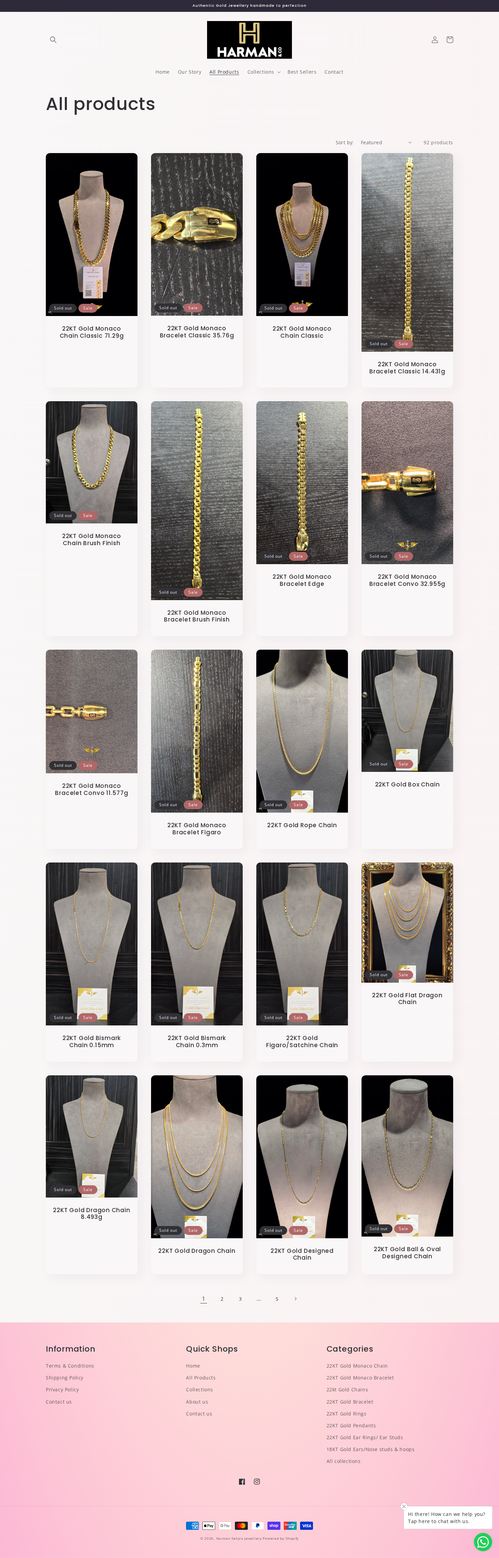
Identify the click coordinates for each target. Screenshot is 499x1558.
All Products (201, 1377)
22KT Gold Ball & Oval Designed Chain (407, 1253)
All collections (344, 1461)
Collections (199, 1389)
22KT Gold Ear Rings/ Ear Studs (365, 1437)
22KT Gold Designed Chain (302, 1254)
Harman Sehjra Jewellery (239, 1538)
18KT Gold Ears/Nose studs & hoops (371, 1449)
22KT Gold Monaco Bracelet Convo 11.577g (91, 789)
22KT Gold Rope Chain (302, 825)
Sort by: (345, 142)
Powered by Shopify (281, 1538)
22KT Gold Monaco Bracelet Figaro (196, 829)
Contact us (59, 1401)
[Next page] (295, 1298)
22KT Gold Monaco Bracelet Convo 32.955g (407, 580)
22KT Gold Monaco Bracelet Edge (302, 580)
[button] (53, 39)
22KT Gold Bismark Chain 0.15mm (91, 1042)
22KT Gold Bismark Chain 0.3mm (197, 1042)
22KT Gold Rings (347, 1413)
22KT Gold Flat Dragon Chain (407, 999)
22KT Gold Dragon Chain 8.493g (91, 1214)
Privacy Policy (62, 1389)
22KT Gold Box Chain (407, 784)
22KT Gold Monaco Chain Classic (302, 332)
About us (197, 1401)
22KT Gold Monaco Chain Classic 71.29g (92, 332)
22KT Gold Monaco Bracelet (360, 1377)
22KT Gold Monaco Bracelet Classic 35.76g (197, 332)
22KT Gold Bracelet (350, 1401)
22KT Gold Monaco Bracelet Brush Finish (196, 616)
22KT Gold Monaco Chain (357, 1365)
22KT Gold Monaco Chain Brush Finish (91, 540)
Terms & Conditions (70, 1365)
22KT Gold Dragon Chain (196, 1251)
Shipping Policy (65, 1377)
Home (193, 1365)
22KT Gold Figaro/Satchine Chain (302, 1042)
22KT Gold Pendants (351, 1425)
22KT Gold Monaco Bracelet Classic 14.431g (407, 368)
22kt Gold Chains (347, 1389)
